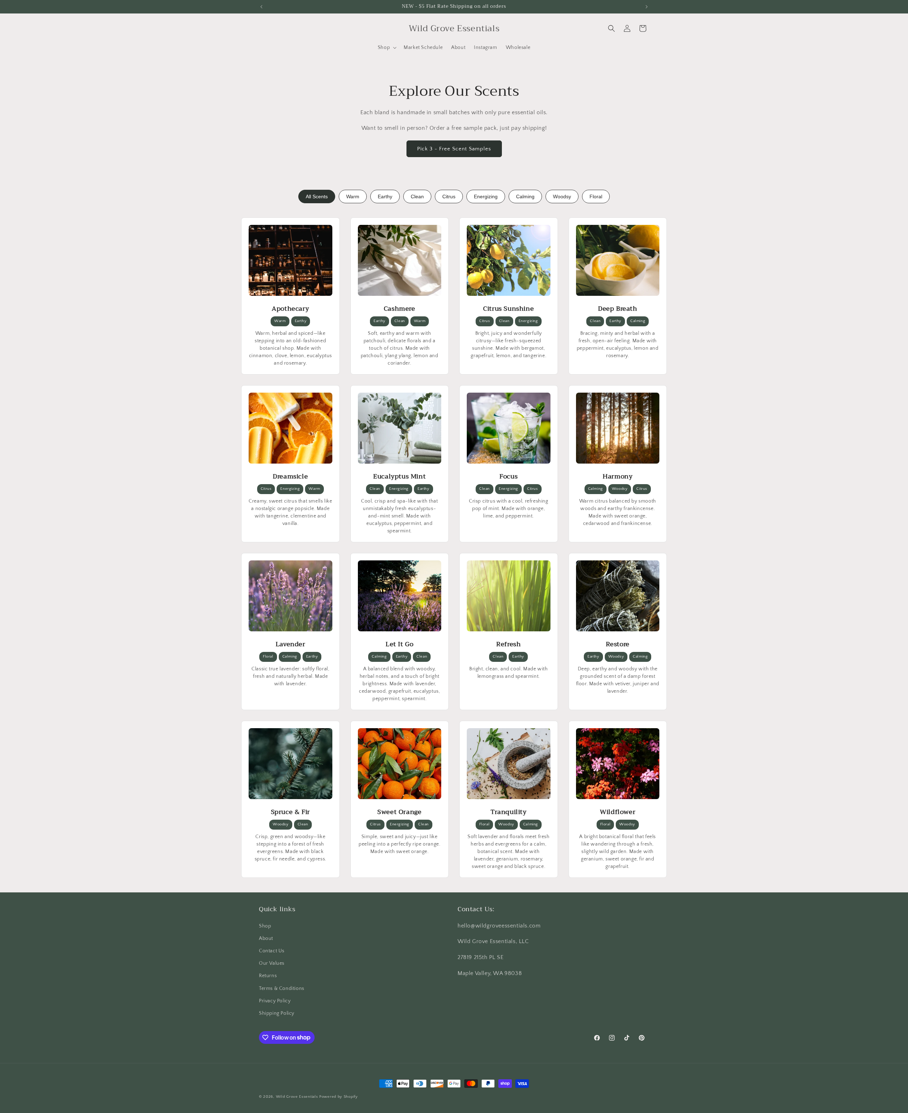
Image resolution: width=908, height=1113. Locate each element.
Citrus (448, 196)
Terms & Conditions (281, 988)
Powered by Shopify (338, 1097)
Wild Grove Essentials (297, 1097)
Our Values (271, 963)
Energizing (486, 196)
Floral (595, 196)
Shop (265, 926)
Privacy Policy (274, 1000)
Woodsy (562, 196)
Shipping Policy (276, 1013)
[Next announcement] (646, 6)
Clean (417, 196)
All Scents (317, 196)
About (266, 938)
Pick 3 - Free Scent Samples (454, 149)
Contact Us (271, 950)
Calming (525, 196)
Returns (268, 976)
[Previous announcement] (261, 6)
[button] (386, 47)
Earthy (385, 196)
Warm (352, 196)
